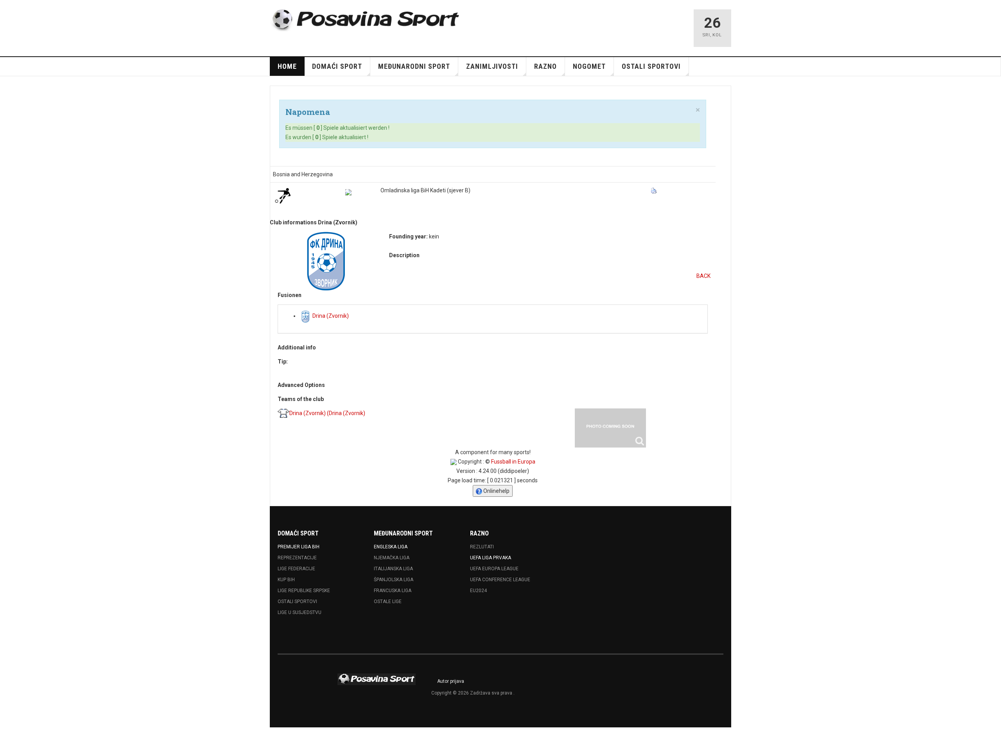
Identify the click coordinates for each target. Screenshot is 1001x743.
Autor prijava (450, 681)
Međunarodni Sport (414, 66)
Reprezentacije (297, 557)
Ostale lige (388, 601)
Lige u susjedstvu (299, 612)
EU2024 (478, 590)
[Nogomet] (282, 195)
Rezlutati (482, 547)
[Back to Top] (7, 735)
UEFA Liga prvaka (490, 557)
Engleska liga (390, 547)
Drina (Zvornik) (330, 316)
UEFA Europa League (494, 568)
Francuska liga (392, 590)
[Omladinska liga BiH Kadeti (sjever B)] (348, 192)
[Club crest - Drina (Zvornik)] (325, 261)
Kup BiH (286, 579)
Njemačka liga (391, 557)
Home (287, 66)
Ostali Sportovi (297, 601)
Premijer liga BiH (298, 547)
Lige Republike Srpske (304, 590)
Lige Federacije (296, 568)
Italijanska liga (393, 568)
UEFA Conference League (500, 579)
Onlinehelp (495, 491)
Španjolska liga (393, 579)
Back (703, 276)
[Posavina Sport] (366, 20)
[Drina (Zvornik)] (610, 428)
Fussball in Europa (513, 461)
